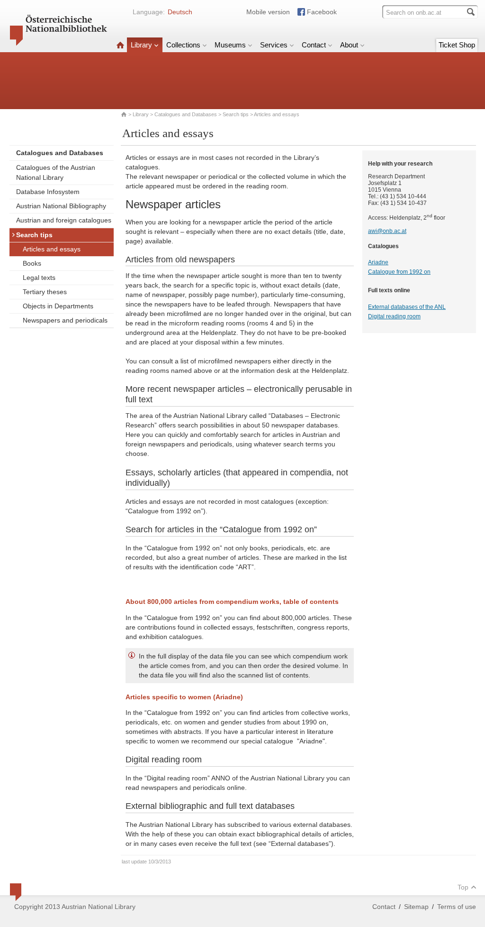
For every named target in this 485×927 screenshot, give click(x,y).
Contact (314, 45)
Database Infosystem (48, 191)
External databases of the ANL (407, 307)
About (349, 45)
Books (32, 263)
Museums (230, 45)
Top (463, 887)
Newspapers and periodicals (65, 320)
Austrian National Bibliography (61, 206)
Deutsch (180, 12)
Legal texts (39, 277)
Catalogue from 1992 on (399, 272)
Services (273, 45)
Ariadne (378, 262)
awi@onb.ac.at (387, 231)
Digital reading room (394, 316)
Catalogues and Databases (185, 114)
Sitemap (416, 906)
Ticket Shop (457, 45)
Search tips (236, 114)
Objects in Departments (58, 306)
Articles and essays (52, 249)
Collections (183, 45)
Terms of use (456, 906)
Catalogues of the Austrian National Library (55, 172)
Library (141, 45)
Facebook (322, 12)
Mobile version (268, 12)
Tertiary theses (45, 292)
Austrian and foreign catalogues (63, 220)
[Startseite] (120, 44)
